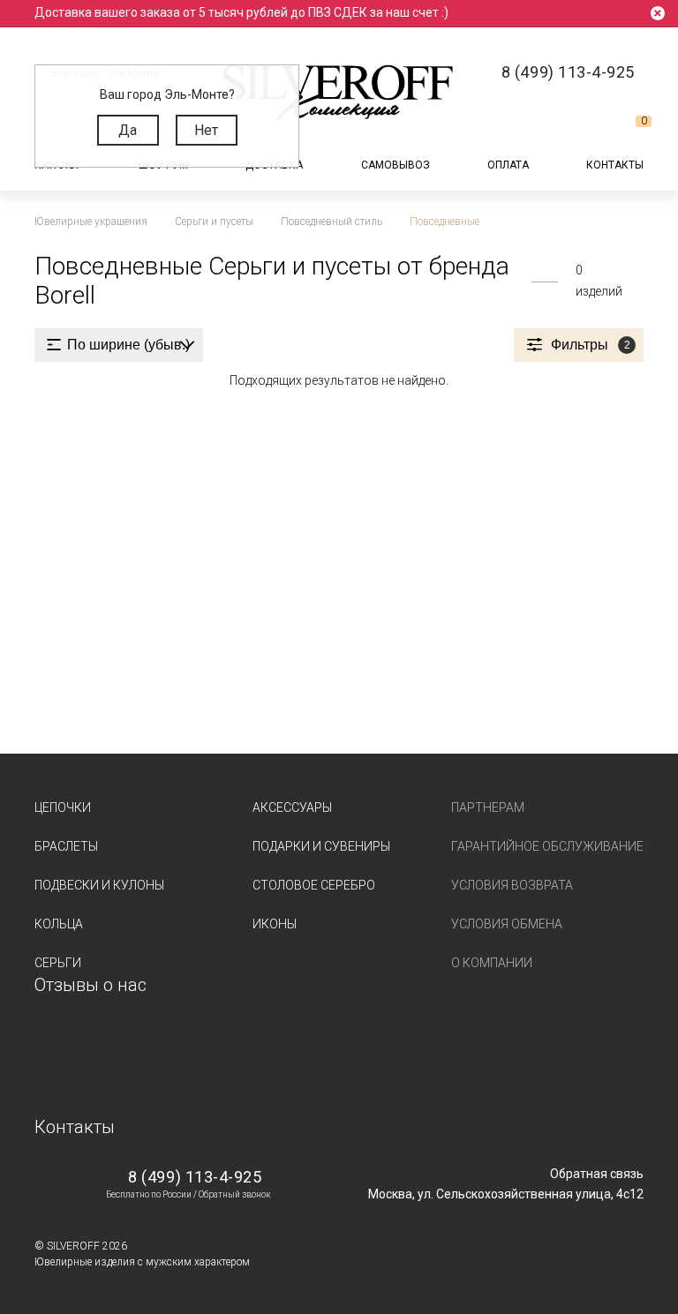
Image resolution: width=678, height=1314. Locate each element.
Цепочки (62, 807)
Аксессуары (292, 807)
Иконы (274, 924)
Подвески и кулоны (99, 885)
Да (127, 130)
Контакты (615, 165)
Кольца (58, 924)
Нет (206, 130)
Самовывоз (395, 165)
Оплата (508, 165)
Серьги (57, 963)
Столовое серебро (313, 885)
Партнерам (487, 807)
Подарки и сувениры (321, 846)
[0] (629, 128)
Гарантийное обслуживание (547, 846)
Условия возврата (512, 885)
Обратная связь (597, 1174)
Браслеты (66, 846)
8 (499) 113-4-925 (194, 1177)
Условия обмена (506, 924)
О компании (491, 963)
